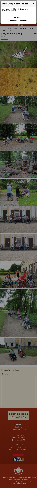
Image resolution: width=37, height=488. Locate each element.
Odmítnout (23, 20)
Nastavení (13, 20)
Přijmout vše (18, 17)
